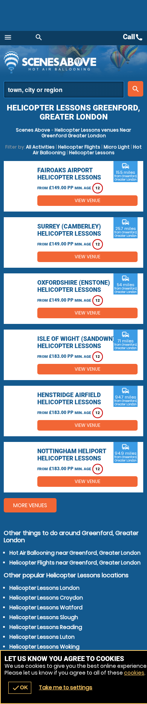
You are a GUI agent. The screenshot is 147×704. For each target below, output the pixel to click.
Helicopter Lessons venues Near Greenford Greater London (86, 133)
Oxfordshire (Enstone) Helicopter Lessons (73, 286)
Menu (8, 37)
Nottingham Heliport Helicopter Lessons (71, 455)
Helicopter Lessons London (44, 588)
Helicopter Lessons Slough (43, 617)
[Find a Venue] (64, 89)
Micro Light (117, 147)
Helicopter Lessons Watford (46, 607)
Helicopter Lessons (92, 152)
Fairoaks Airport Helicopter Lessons (69, 174)
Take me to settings (65, 687)
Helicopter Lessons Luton (42, 637)
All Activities (40, 147)
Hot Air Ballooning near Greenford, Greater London (75, 553)
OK (20, 688)
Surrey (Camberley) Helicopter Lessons (69, 230)
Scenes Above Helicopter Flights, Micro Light (70, 62)
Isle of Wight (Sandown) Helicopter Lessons (76, 342)
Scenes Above (33, 130)
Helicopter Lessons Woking (44, 646)
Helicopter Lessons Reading (45, 627)
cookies (134, 672)
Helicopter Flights (79, 147)
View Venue (87, 200)
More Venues (30, 505)
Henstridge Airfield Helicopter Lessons (69, 398)
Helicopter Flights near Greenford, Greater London (75, 562)
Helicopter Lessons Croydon (46, 597)
